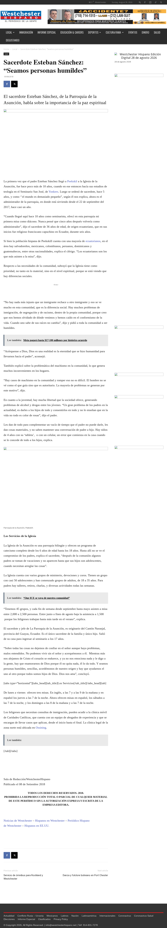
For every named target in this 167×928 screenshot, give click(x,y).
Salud (157, 32)
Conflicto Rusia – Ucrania (30, 915)
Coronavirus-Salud (143, 915)
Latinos (64, 915)
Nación (75, 915)
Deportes (93, 32)
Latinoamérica (89, 915)
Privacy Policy (61, 919)
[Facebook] (144, 2)
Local (9, 32)
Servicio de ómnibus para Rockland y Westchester (23, 877)
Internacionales (107, 915)
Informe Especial (47, 32)
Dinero (145, 32)
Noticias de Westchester (18, 820)
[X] (161, 2)
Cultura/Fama (113, 32)
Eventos (132, 32)
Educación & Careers (72, 32)
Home (6, 49)
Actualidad (9, 915)
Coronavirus (124, 915)
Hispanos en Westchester (50, 820)
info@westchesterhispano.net (61, 925)
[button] (139, 2)
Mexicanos (52, 915)
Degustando (12, 40)
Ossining (41, 727)
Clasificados (44, 919)
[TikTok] (155, 2)
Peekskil (72, 181)
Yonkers (53, 191)
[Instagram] (150, 2)
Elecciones (9, 919)
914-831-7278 (90, 925)
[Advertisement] (56, 291)
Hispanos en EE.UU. (36, 825)
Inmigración (26, 32)
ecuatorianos (93, 241)
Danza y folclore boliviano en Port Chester (85, 875)
